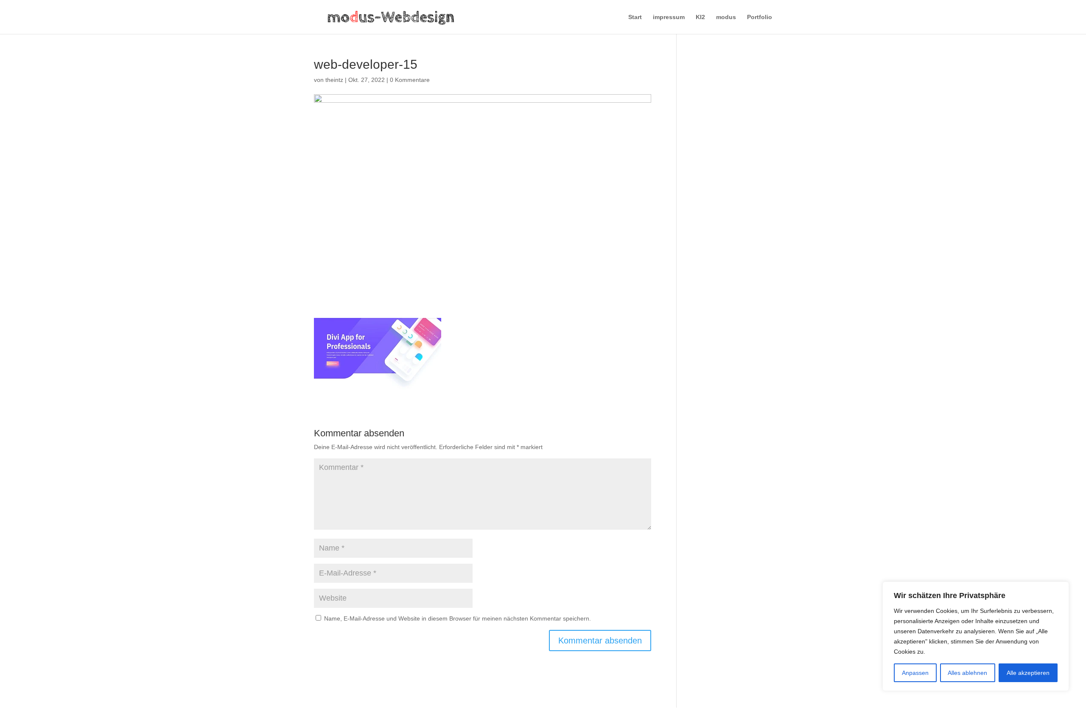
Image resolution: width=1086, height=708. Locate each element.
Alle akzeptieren (1028, 672)
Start (635, 17)
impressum (669, 17)
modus (726, 17)
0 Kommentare (410, 79)
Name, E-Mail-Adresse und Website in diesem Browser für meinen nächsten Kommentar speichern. (457, 618)
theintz (334, 79)
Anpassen (915, 672)
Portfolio (759, 17)
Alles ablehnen (967, 672)
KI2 (700, 17)
